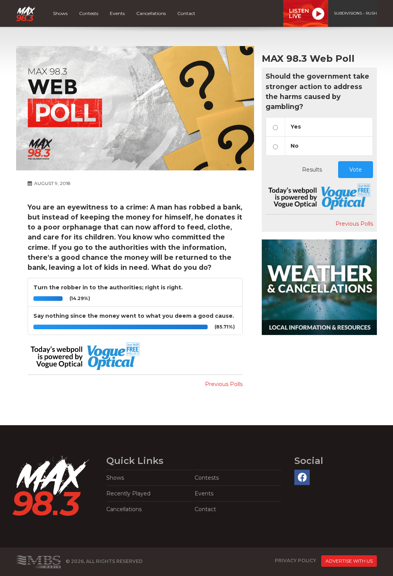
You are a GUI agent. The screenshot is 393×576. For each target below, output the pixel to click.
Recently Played (128, 493)
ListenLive (299, 13)
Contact (186, 13)
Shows (60, 13)
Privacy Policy (295, 561)
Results (312, 169)
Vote (355, 169)
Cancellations (151, 13)
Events (117, 13)
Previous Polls (224, 384)
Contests (88, 13)
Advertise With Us (349, 561)
